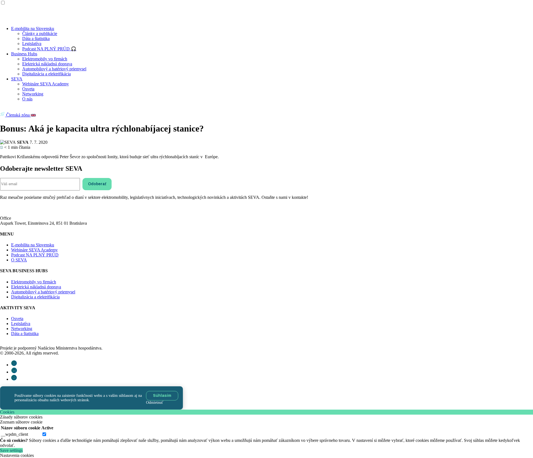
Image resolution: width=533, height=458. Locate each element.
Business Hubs (24, 53)
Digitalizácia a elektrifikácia (46, 73)
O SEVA (19, 260)
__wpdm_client (14, 434)
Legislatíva (31, 43)
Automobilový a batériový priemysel (54, 68)
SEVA (16, 78)
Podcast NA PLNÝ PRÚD (35, 254)
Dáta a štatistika (36, 38)
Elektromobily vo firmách (44, 58)
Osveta (28, 88)
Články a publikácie (39, 33)
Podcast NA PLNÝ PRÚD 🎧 (49, 48)
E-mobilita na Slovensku (32, 28)
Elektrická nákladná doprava (47, 63)
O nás (27, 98)
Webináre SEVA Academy (45, 83)
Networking (32, 93)
